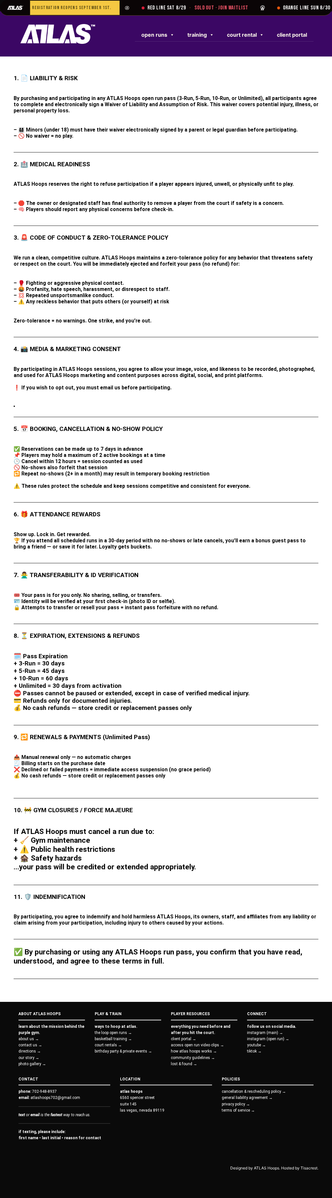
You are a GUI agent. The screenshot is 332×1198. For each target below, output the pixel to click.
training (197, 35)
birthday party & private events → (123, 1051)
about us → (28, 1039)
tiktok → (254, 1051)
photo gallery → (32, 1064)
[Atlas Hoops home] (15, 7)
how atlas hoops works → (194, 1051)
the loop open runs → (113, 1032)
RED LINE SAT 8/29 (184, 7)
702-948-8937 (44, 1091)
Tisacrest (309, 1168)
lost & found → (184, 1064)
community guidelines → (193, 1057)
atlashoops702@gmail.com (55, 1097)
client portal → (183, 1039)
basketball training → (113, 1039)
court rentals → (108, 1045)
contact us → (30, 1045)
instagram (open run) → (268, 1039)
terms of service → (238, 1110)
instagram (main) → (265, 1032)
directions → (29, 1051)
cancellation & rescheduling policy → (254, 1091)
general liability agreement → (247, 1097)
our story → (28, 1057)
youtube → (256, 1045)
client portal (292, 35)
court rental (242, 35)
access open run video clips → (197, 1045)
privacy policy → (236, 1104)
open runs (154, 35)
